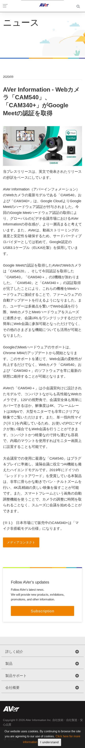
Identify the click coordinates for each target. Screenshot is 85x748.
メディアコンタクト (21, 542)
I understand (49, 742)
